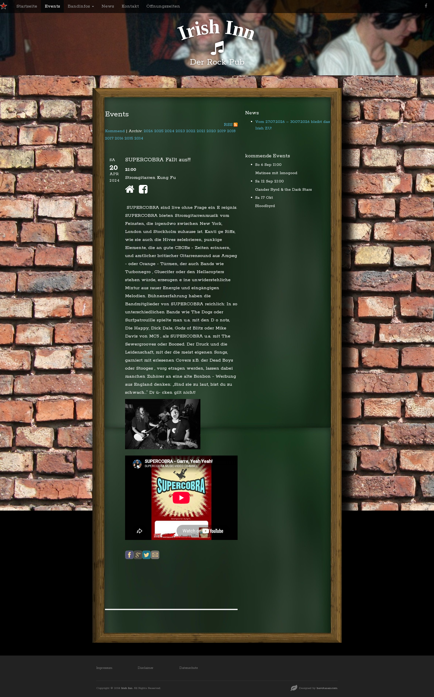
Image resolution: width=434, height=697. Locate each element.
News (107, 6)
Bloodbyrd (265, 206)
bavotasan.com (327, 688)
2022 (190, 131)
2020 (211, 131)
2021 (201, 131)
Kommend (115, 131)
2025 (159, 131)
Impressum (104, 668)
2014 (138, 138)
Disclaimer (145, 668)
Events (52, 6)
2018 (231, 131)
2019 (221, 131)
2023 (180, 131)
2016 (119, 138)
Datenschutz (188, 668)
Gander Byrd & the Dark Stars (283, 189)
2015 (129, 138)
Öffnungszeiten (163, 6)
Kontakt (130, 6)
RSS (228, 125)
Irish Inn (126, 688)
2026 (148, 131)
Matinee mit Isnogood (276, 173)
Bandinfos (79, 6)
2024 (169, 131)
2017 (109, 138)
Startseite (26, 6)
